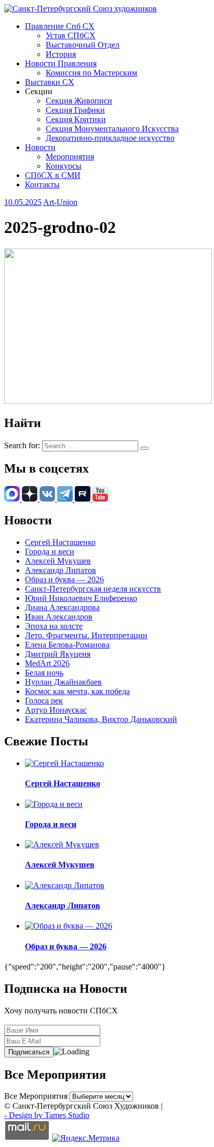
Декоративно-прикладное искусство (110, 138)
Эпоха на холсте (54, 626)
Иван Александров (58, 616)
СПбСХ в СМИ (53, 175)
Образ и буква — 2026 (64, 579)
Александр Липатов (60, 570)
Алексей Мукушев (58, 560)
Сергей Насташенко (60, 542)
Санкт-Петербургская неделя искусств (93, 588)
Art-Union (60, 202)
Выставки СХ (49, 82)
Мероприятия (70, 156)
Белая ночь (44, 672)
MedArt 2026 (47, 663)
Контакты (42, 184)
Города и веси (49, 551)
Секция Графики (75, 110)
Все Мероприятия (36, 1096)
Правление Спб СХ (60, 26)
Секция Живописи (79, 100)
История (61, 54)
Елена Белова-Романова (67, 644)
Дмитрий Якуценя (57, 654)
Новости (40, 147)
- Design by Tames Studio (46, 1115)
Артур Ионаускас (56, 709)
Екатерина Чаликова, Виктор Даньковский (101, 719)
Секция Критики (76, 119)
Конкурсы (64, 165)
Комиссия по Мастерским (91, 72)
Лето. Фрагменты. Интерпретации (86, 635)
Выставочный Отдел (82, 44)
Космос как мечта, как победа (77, 691)
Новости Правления (61, 63)
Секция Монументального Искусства (112, 128)
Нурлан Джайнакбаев (63, 682)
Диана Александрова (62, 607)
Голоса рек (44, 700)
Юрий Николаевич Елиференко (81, 598)
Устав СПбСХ (71, 35)
